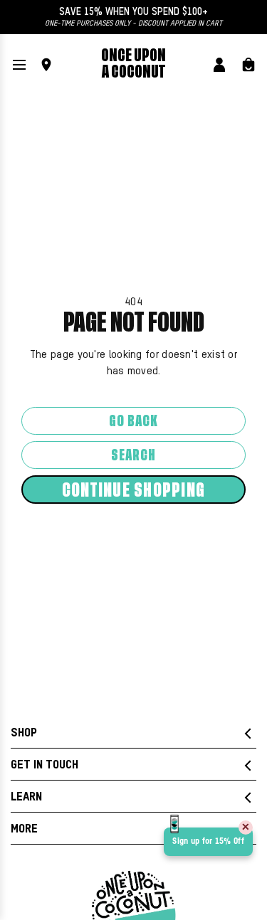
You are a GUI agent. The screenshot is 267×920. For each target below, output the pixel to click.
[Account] (219, 64)
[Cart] (248, 65)
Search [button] (133, 456)
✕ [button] (245, 827)
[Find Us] (46, 65)
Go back (133, 422)
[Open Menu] (19, 64)
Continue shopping (133, 490)
